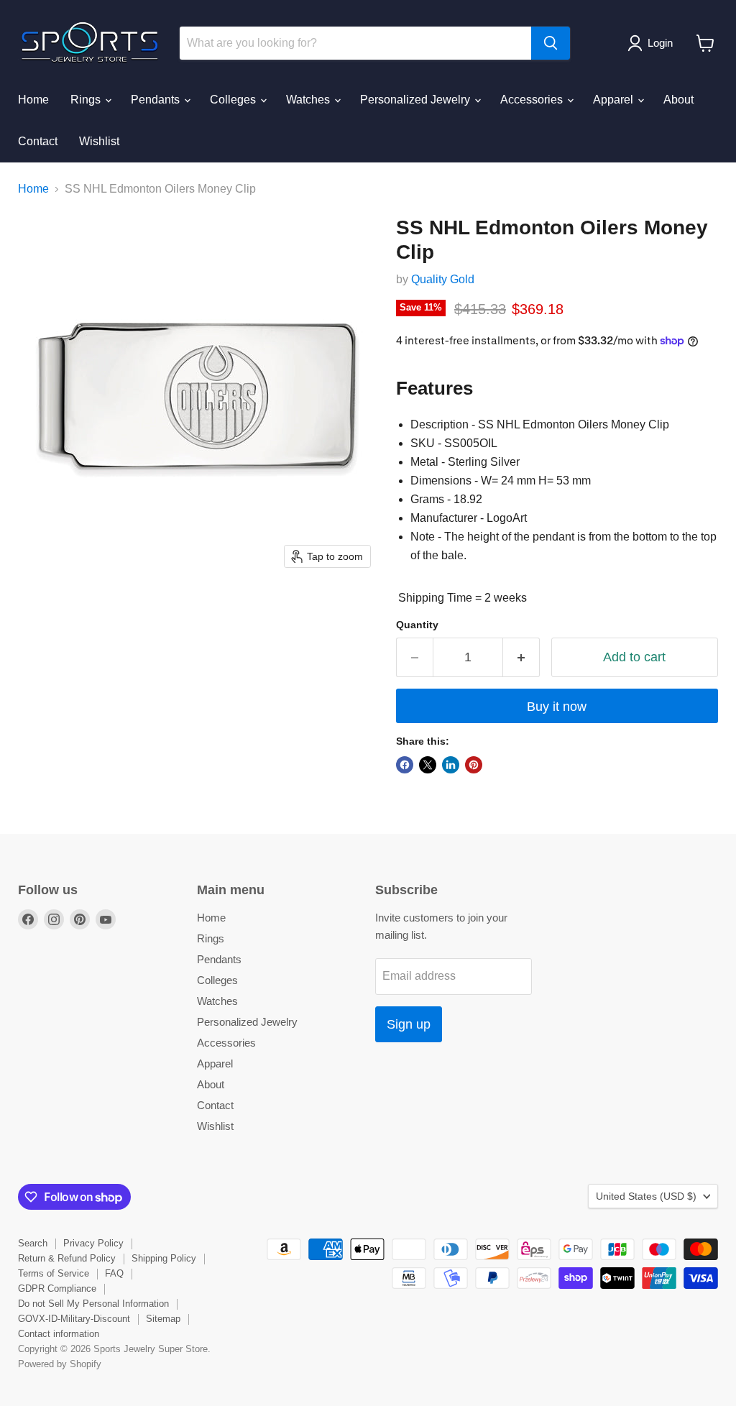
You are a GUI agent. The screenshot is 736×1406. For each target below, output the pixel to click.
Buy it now (556, 706)
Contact (38, 141)
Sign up (409, 1024)
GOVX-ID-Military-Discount (74, 1318)
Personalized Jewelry (416, 99)
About (678, 99)
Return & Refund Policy (67, 1258)
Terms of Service (53, 1273)
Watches (309, 99)
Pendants (157, 99)
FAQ (114, 1273)
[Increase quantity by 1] (521, 657)
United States (646, 1196)
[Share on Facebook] (404, 764)
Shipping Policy (164, 1258)
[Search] (550, 43)
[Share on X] (427, 764)
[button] (652, 43)
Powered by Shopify (59, 1364)
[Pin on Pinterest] (473, 764)
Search (32, 1243)
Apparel (614, 99)
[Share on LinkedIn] (450, 764)
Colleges (234, 99)
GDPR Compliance (57, 1288)
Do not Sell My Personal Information (93, 1303)
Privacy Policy (93, 1243)
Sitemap (163, 1318)
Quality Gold (442, 279)
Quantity (417, 624)
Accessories (533, 99)
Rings (87, 99)
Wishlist (99, 141)
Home (33, 99)
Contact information (58, 1333)
